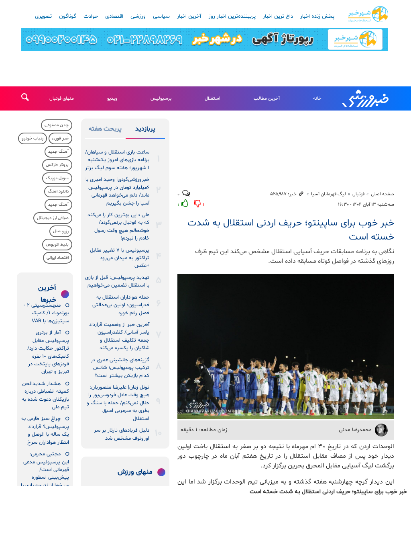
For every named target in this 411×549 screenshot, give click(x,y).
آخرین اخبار (189, 16)
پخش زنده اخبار (317, 16)
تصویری (43, 16)
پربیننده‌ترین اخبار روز (232, 16)
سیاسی (161, 16)
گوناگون (67, 16)
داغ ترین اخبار (278, 16)
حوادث (90, 16)
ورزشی (138, 16)
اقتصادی (114, 16)
